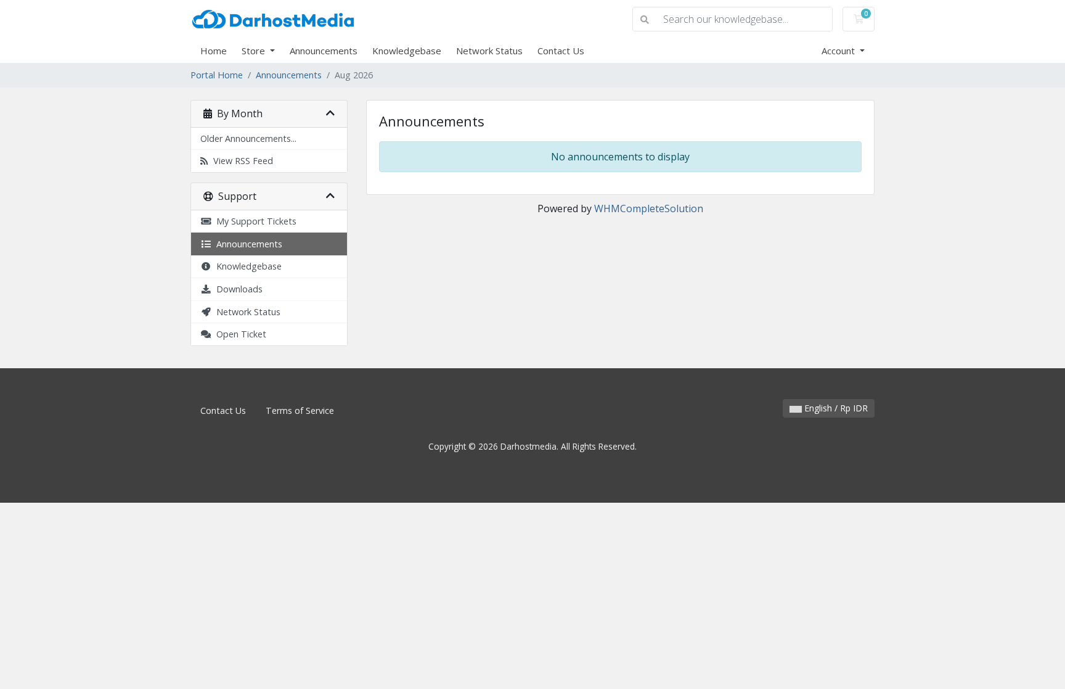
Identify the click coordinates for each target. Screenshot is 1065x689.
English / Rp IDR (835, 408)
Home (213, 50)
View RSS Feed (240, 161)
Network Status (489, 50)
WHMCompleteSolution (648, 208)
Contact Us (560, 50)
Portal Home (216, 75)
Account (839, 50)
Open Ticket (238, 334)
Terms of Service (300, 410)
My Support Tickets (253, 221)
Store (254, 50)
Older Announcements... (248, 138)
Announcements (323, 50)
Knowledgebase (406, 50)
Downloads (237, 289)
